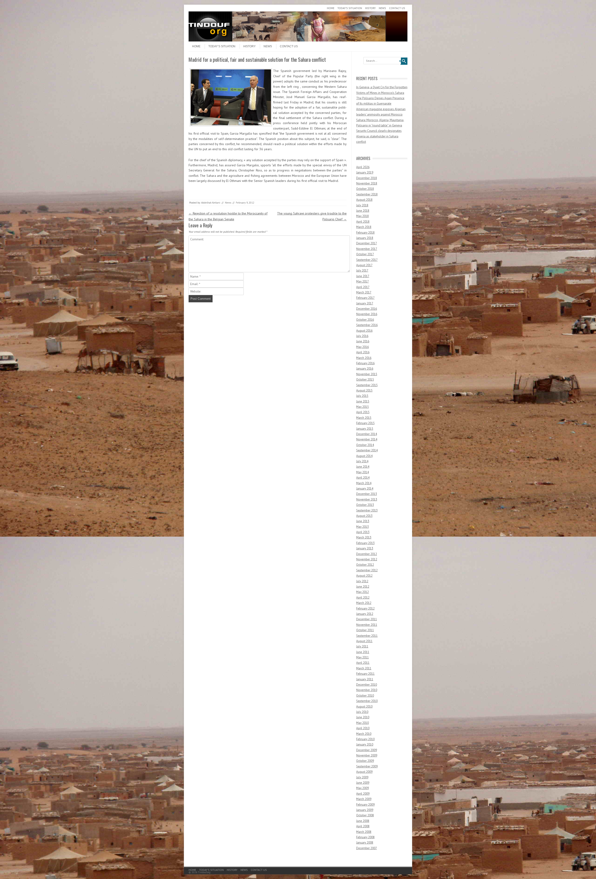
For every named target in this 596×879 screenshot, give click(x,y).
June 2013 (362, 521)
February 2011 (365, 674)
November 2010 (366, 690)
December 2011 (366, 619)
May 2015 (362, 407)
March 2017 (363, 292)
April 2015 (362, 412)
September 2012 (367, 570)
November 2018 (366, 183)
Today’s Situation (349, 8)
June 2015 (362, 401)
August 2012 (364, 576)
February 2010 (365, 739)
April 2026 (362, 167)
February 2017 (365, 298)
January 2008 (364, 843)
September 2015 (367, 385)
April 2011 (362, 663)
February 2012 (365, 608)
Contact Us (397, 8)
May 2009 (362, 788)
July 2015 (362, 396)
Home (330, 8)
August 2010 (364, 707)
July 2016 (362, 336)
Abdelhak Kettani (210, 202)
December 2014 (366, 434)
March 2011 (363, 668)
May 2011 (362, 657)
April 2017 (362, 287)
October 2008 (365, 815)
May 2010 (362, 723)
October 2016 (365, 320)
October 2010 (365, 696)
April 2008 (362, 826)
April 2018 (362, 222)
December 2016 (366, 309)
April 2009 (362, 794)
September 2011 (367, 636)
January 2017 (364, 303)
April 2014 (362, 478)
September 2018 (367, 194)
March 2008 (363, 832)
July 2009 (362, 777)
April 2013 (362, 532)
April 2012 (362, 598)
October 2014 (365, 445)
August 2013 (364, 516)
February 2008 (365, 837)
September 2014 (367, 450)
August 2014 (364, 456)
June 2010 (362, 717)
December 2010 (366, 685)
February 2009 (365, 805)
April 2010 (362, 728)
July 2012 (362, 581)
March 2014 (363, 483)
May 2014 (362, 472)
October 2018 (365, 189)
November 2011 (366, 625)
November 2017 (366, 249)
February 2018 (365, 233)
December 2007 (366, 848)
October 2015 (365, 380)
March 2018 (363, 227)
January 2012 (364, 614)
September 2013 (367, 510)
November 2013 (366, 499)
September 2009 (367, 766)
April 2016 (362, 352)
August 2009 (364, 772)
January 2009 (364, 810)
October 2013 (365, 505)
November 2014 (366, 439)
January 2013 (364, 548)
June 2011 (362, 652)
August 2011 (364, 641)
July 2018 (362, 205)
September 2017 (367, 260)
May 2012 (362, 592)
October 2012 (365, 565)
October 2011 (365, 630)
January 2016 (364, 369)
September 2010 (367, 701)
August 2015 (364, 390)
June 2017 (362, 276)
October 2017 (365, 254)
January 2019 (364, 172)
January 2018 (364, 238)
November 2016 (366, 314)
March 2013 (363, 537)
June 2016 (362, 341)
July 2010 (362, 712)
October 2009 (365, 761)
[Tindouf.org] (298, 40)
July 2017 (362, 271)
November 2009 (366, 755)
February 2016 (365, 363)
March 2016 (363, 358)
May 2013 (362, 527)
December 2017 (366, 243)
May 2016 (362, 347)
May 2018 (362, 216)
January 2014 (364, 489)
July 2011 (362, 646)
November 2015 (366, 374)
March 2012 (363, 603)
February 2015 (365, 423)
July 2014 (362, 461)
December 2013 (366, 494)
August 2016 (364, 331)
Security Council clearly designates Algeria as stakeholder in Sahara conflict (379, 136)
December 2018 (366, 178)
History (370, 8)
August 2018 (364, 200)
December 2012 (366, 554)
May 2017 (362, 281)
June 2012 (362, 587)
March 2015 (363, 418)
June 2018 (362, 211)
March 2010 (363, 734)
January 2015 (364, 429)
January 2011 (364, 679)
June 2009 (362, 783)
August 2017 (364, 265)
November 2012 (366, 559)
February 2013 (365, 543)
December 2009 (366, 750)
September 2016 (367, 325)
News (382, 8)
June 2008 (362, 821)
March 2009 (363, 799)
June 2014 (362, 467)
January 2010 (364, 744)
